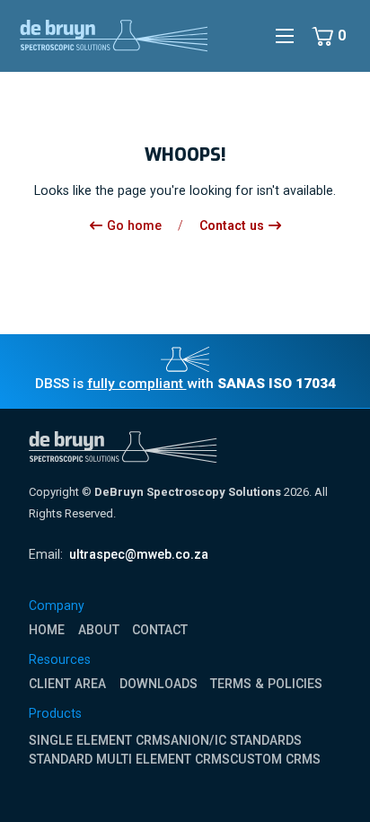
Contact (160, 629)
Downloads (158, 683)
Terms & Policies (266, 683)
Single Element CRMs (100, 740)
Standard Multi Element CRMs (129, 759)
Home (47, 629)
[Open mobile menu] (285, 36)
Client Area (67, 683)
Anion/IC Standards (236, 740)
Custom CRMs (275, 759)
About (98, 629)
